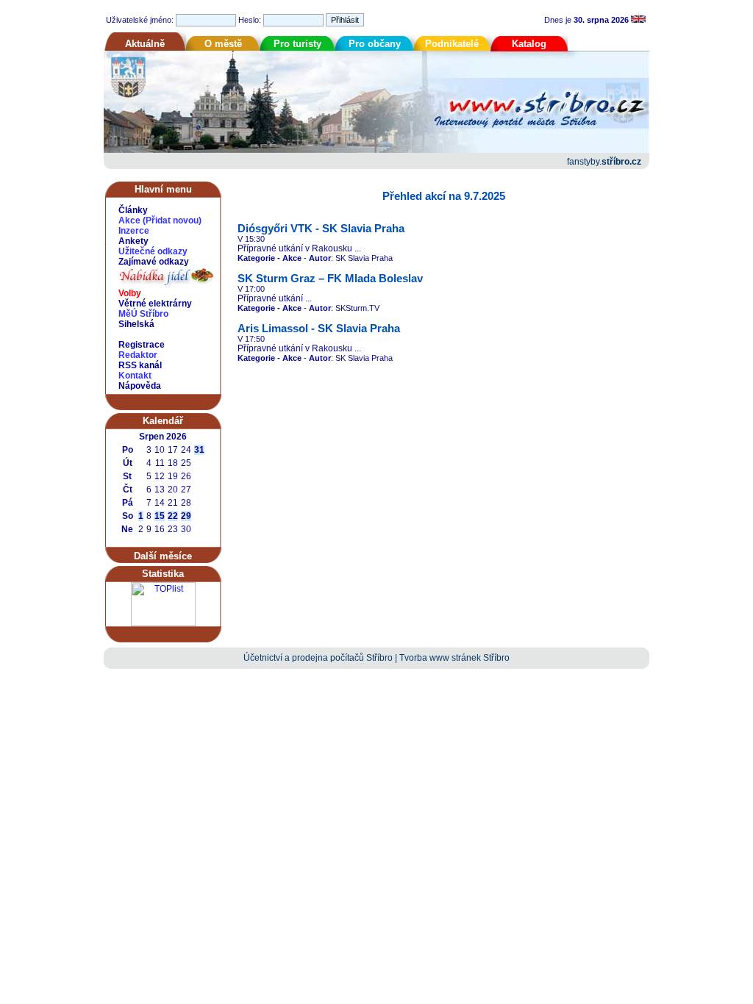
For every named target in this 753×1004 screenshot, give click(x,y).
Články (133, 210)
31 (199, 450)
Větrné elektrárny (155, 303)
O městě (223, 43)
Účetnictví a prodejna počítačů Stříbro (318, 658)
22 (173, 516)
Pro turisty (297, 43)
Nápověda (139, 386)
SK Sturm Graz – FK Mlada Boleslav (330, 278)
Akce (129, 220)
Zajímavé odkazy (153, 262)
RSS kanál (140, 365)
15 (159, 516)
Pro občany (375, 43)
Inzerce (133, 231)
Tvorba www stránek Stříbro (454, 658)
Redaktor (137, 355)
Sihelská (136, 324)
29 (186, 516)
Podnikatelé (452, 43)
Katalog (529, 43)
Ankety (133, 241)
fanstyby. (604, 162)
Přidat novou (172, 220)
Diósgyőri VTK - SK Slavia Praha (321, 228)
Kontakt (134, 375)
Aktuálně (145, 43)
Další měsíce (163, 556)
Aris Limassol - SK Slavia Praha (319, 328)
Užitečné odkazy (153, 251)
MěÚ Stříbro (143, 314)
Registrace (141, 345)
